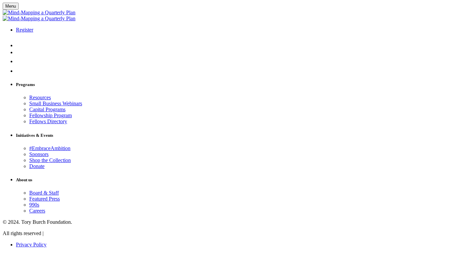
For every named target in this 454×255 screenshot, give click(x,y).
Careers (37, 210)
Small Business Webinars (55, 103)
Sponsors (39, 154)
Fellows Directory (48, 121)
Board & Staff (44, 193)
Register (24, 30)
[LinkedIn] (20, 71)
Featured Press (44, 199)
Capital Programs (47, 109)
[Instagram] (20, 45)
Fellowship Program (50, 115)
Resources (40, 97)
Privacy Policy (31, 244)
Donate (37, 166)
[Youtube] (20, 52)
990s (34, 205)
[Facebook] (18, 61)
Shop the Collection (50, 160)
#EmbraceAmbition (49, 148)
